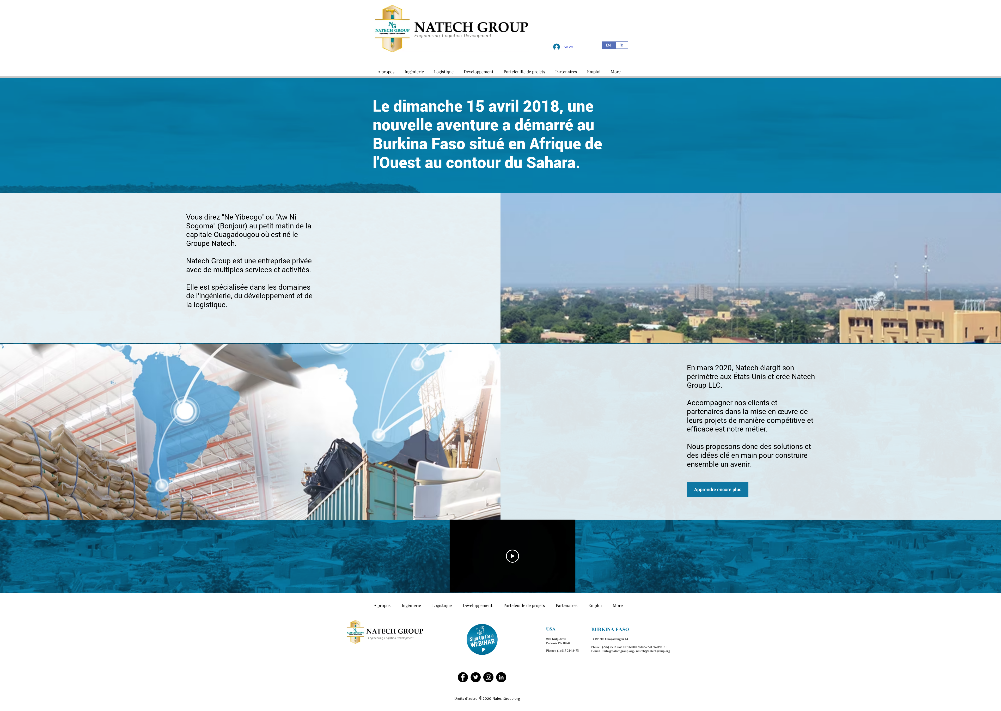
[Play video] (512, 556)
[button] (386, 69)
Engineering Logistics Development (452, 35)
